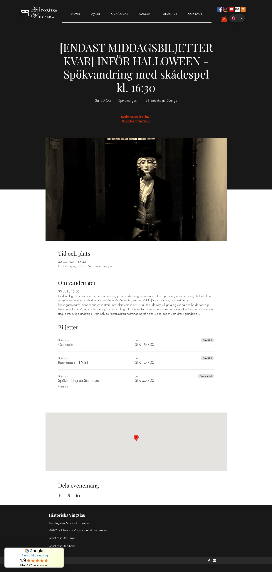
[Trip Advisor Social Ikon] (237, 9)
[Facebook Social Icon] (219, 9)
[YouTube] (214, 560)
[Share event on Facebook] (60, 495)
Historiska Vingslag (67, 515)
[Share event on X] (69, 495)
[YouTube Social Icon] (231, 9)
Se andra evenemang (136, 121)
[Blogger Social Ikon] (243, 9)
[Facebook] (209, 560)
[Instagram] (225, 9)
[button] (119, 13)
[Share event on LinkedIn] (78, 495)
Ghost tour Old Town (62, 538)
